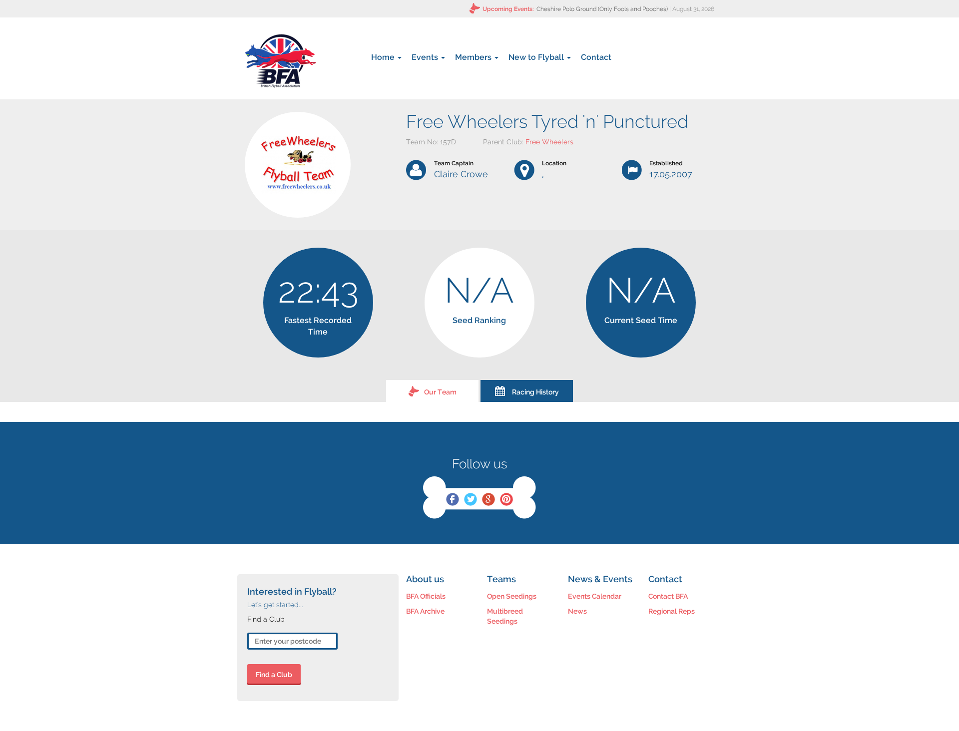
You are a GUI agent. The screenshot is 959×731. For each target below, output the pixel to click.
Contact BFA (668, 596)
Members (474, 57)
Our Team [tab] (440, 392)
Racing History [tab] (535, 392)
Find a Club (274, 675)
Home (384, 57)
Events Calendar (594, 596)
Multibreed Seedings (505, 616)
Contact (596, 57)
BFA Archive (425, 611)
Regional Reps (671, 611)
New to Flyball (537, 57)
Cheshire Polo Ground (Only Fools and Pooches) (602, 8)
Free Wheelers (549, 142)
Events (426, 57)
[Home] (280, 61)
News (577, 611)
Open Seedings (511, 596)
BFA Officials (426, 596)
